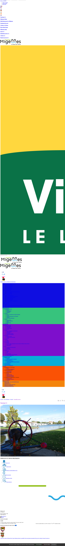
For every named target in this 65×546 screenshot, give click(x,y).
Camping (7, 317)
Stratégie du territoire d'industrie (11, 359)
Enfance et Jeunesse (7, 325)
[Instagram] (3, 276)
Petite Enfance (8, 326)
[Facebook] (3, 272)
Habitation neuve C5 (4, 33)
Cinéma (7, 373)
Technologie (8, 311)
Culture (7, 338)
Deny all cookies (47, 544)
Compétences (6, 302)
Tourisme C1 (3, 17)
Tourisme (5, 313)
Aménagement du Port (10, 376)
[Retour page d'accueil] (10, 44)
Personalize (54, 544)
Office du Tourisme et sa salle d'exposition (13, 314)
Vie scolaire (8, 327)
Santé (5, 346)
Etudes (7, 368)
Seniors (7, 342)
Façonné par (47, 538)
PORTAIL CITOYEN (10, 334)
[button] (62, 400)
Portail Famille (6, 382)
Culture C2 (2, 35)
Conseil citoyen (8, 371)
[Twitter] (3, 274)
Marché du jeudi (9, 336)
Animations (6, 335)
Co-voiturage (8, 353)
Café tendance (8, 362)
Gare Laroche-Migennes (10, 318)
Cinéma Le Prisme (4, 25)
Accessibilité (22, 538)
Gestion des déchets (7, 289)
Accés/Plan (6, 323)
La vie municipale (7, 294)
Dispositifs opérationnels (10, 369)
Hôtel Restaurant (9, 374)
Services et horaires (9, 285)
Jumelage (7, 312)
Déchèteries (8, 290)
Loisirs (7, 340)
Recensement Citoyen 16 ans (9, 386)
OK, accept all (38, 544)
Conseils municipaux (9, 295)
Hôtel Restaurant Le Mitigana (6, 21)
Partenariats (8, 332)
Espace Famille (8, 344)
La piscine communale (10, 379)
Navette (7, 350)
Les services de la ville (8, 284)
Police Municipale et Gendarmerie (11, 330)
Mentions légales (17, 538)
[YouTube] (3, 277)
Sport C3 (2, 31)
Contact (2, 517)
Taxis (7, 351)
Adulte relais (8, 345)
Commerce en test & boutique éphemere (12, 361)
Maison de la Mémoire (10, 375)
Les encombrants (9, 292)
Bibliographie (8, 322)
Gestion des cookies (3, 538)
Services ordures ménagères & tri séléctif (13, 291)
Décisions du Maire (9, 298)
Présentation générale (9, 360)
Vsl (7, 352)
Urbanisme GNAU (7, 383)
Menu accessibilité (3, 0)
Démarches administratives (8, 385)
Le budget (8, 301)
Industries (8, 358)
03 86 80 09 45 (3, 516)
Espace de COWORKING (8, 365)
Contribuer (40, 538)
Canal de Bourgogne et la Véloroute (12, 316)
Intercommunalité (9, 293)
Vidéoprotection (9, 331)
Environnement (8, 310)
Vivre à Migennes (6, 399)
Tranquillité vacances (9, 333)
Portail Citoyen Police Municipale (9, 384)
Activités (5, 339)
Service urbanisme (9, 286)
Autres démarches (9, 307)
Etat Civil (8, 304)
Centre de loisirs (9, 328)
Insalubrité (8, 348)
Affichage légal (9, 538)
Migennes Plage (3, 19)
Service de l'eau (9, 287)
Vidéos (7, 321)
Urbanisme (8, 306)
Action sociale (6, 341)
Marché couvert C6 (4, 37)
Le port (7, 315)
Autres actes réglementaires (10, 297)
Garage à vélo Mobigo (10, 355)
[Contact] (3, 280)
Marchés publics (9, 288)
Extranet (44, 538)
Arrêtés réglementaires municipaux (12, 296)
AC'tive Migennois (7, 364)
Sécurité (11, 399)
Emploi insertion (7, 363)
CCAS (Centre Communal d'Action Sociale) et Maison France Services (17, 343)
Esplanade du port (4, 23)
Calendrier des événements (10, 337)
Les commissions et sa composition (12, 300)
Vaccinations (8, 349)
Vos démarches (6, 303)
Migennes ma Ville (9, 320)
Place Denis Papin (4, 27)
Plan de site (37, 538)
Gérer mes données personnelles (30, 538)
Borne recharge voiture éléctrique (11, 354)
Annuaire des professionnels (11, 347)
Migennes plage (3, 29)
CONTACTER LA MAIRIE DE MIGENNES (8, 281)
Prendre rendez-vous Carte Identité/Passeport (11, 381)
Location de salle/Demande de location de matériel (14, 305)
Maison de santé (9, 378)
